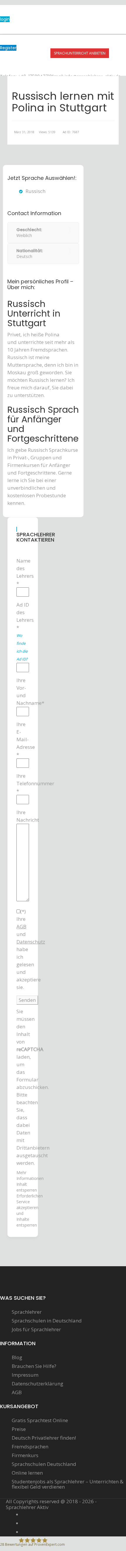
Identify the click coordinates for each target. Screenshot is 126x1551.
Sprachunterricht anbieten (79, 53)
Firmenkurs (25, 1455)
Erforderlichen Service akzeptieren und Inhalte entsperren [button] (22, 1210)
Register (8, 48)
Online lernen (27, 1473)
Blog (17, 1357)
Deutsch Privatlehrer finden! (44, 1438)
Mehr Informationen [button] (30, 1175)
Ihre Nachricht (22, 816)
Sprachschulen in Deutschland (47, 1320)
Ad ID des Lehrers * (22, 631)
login (5, 19)
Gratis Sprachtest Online (40, 1420)
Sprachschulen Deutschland (44, 1464)
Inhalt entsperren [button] (26, 1187)
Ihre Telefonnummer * (22, 783)
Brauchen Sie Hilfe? (34, 1366)
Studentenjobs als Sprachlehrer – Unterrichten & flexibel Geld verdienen (67, 1484)
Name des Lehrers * (22, 572)
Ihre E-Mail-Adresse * (22, 739)
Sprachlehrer (27, 1312)
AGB (17, 1392)
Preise (19, 1429)
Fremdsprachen (30, 1446)
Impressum (25, 1375)
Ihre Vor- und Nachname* (22, 691)
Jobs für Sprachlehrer (36, 1329)
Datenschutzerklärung (37, 1383)
